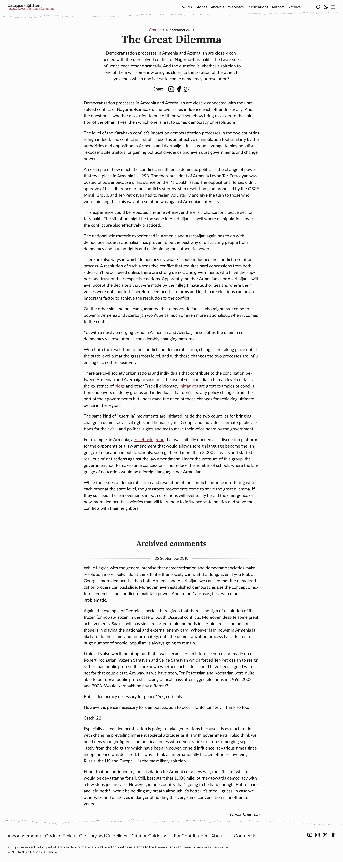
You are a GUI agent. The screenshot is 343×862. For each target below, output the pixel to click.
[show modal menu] (332, 7)
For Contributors (190, 835)
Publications (257, 7)
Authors (278, 7)
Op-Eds (185, 7)
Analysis (217, 7)
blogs (120, 386)
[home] (85, 7)
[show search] (318, 7)
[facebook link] (332, 834)
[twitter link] (325, 834)
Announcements (24, 835)
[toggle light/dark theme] (325, 7)
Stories (201, 7)
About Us (220, 835)
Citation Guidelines (150, 835)
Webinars (236, 7)
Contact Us (245, 835)
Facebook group (149, 440)
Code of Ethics (60, 835)
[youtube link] (309, 834)
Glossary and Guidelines (103, 835)
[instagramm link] (317, 834)
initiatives (189, 386)
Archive (294, 7)
